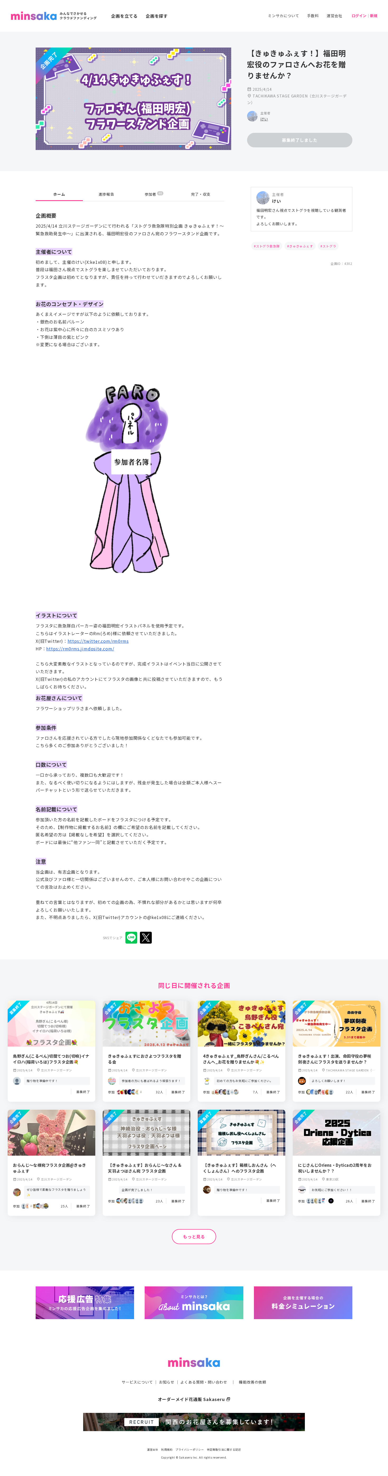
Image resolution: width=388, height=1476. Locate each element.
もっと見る (194, 1236)
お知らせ (166, 1382)
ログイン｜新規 (364, 15)
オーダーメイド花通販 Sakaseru (194, 1399)
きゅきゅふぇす (301, 246)
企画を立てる (124, 16)
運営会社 (334, 15)
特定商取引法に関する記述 (224, 1449)
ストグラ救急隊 (268, 246)
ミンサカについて (283, 15)
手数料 (313, 15)
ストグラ (329, 246)
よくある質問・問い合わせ (203, 1382)
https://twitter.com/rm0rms (98, 641)
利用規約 (167, 1449)
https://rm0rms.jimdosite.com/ (80, 648)
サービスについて (137, 1382)
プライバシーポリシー (190, 1449)
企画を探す (157, 16)
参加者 (153, 194)
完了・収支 (201, 194)
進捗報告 (106, 194)
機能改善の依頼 (252, 1382)
